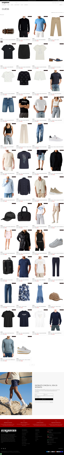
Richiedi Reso (24, 442)
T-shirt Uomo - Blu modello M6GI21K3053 (54, 93)
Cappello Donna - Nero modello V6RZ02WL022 (7, 226)
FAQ (36, 440)
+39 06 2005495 (51, 435)
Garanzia (23, 436)
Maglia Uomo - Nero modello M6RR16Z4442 (23, 39)
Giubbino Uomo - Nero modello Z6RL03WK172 (55, 173)
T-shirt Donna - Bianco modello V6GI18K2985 (7, 93)
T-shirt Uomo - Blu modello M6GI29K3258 (38, 39)
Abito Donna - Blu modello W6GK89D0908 (39, 306)
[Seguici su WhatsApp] (5, 448)
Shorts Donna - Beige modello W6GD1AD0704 (39, 93)
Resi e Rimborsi (24, 440)
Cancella (44, 2)
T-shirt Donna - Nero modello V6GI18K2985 (23, 93)
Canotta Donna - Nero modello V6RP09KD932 (39, 253)
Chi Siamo (36, 439)
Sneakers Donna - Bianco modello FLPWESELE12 (56, 253)
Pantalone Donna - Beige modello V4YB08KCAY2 (56, 226)
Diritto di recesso (24, 439)
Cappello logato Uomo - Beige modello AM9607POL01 (54, 306)
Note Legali (23, 437)
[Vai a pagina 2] (34, 365)
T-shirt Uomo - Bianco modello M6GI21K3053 (39, 120)
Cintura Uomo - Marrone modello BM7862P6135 (7, 39)
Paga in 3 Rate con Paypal (26, 443)
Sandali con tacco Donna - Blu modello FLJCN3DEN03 (54, 67)
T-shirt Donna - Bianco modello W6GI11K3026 (39, 226)
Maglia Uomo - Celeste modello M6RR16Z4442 (7, 359)
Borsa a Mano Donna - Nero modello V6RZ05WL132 (22, 226)
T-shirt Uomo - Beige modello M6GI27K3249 (7, 173)
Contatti (36, 437)
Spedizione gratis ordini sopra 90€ (32, 0)
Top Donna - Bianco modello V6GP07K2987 (55, 120)
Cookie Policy (24, 434)
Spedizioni (36, 434)
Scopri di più (61, 0)
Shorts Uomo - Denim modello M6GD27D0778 (39, 173)
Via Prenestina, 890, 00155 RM (53, 438)
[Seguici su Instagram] (3, 448)
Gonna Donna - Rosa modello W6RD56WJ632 (7, 253)
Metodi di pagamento (38, 436)
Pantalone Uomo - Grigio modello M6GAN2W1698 (53, 39)
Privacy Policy (51, 402)
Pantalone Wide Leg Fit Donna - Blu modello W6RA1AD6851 (7, 306)
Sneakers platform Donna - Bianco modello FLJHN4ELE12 (23, 359)
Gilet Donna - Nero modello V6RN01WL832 (23, 253)
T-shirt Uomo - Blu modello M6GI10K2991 (22, 173)
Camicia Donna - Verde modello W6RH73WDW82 (21, 306)
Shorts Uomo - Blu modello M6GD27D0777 (7, 120)
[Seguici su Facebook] (1, 448)
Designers (26, 4)
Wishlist (36, 433)
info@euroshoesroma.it (52, 442)
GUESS (1, 38)
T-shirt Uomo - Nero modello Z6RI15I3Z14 (22, 120)
